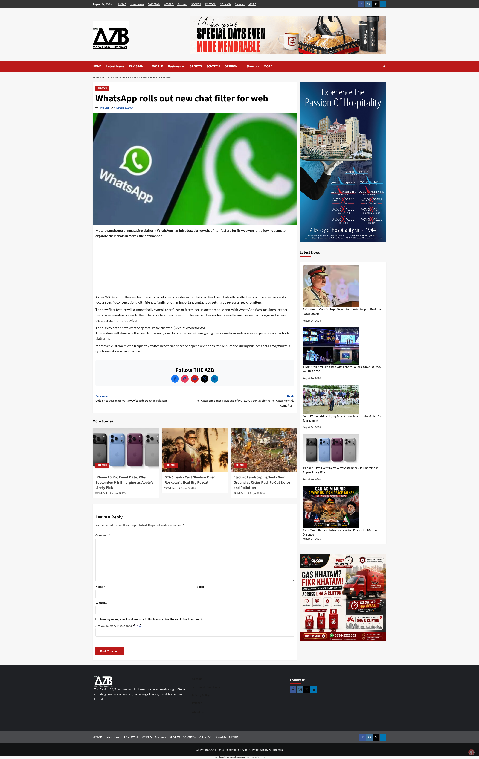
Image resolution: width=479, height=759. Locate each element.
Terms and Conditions (206, 687)
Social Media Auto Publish (226, 757)
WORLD (169, 4)
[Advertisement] (194, 267)
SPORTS (196, 4)
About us (198, 712)
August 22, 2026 (188, 488)
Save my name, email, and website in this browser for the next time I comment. (151, 619)
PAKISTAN (154, 4)
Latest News (137, 4)
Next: (245, 401)
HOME (122, 4)
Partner (197, 703)
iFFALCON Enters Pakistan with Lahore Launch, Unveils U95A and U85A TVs (342, 369)
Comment (102, 535)
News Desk (104, 107)
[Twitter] (204, 379)
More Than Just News (110, 47)
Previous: (131, 398)
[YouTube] (195, 379)
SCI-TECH (210, 4)
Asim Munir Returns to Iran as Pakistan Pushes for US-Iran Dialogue (340, 532)
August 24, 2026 (119, 493)
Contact (197, 678)
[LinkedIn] (214, 379)
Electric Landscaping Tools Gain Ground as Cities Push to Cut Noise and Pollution (262, 482)
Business (182, 4)
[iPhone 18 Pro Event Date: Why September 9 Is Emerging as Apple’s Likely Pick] (126, 450)
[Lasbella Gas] (343, 597)
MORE (252, 4)
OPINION (225, 4)
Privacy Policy (201, 695)
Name (100, 586)
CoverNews (257, 749)
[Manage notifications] (471, 752)
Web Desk (102, 493)
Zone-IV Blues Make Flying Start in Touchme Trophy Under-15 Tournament (342, 418)
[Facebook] (175, 379)
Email (201, 586)
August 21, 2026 (257, 493)
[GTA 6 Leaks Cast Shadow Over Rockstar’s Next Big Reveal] (195, 450)
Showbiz (240, 4)
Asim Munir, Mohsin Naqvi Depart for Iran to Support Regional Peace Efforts (342, 311)
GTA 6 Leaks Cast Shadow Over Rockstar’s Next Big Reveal (189, 480)
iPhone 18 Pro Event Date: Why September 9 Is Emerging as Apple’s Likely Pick (124, 482)
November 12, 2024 (123, 107)
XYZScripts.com (257, 757)
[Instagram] (185, 379)
